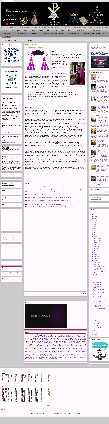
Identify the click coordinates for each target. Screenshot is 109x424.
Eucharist (61, 345)
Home (5, 30)
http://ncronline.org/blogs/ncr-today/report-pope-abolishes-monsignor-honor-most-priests (48, 194)
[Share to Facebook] (53, 204)
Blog (45, 350)
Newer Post (28, 294)
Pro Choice (30, 348)
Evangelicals (33, 353)
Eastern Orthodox (71, 353)
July (95, 248)
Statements (7, 36)
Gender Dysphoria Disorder (52, 354)
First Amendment (40, 347)
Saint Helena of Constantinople (100, 141)
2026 (93, 212)
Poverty (40, 350)
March (95, 256)
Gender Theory (71, 348)
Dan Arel (47, 357)
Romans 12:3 (32, 99)
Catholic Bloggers (77, 354)
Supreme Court (79, 342)
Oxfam (59, 357)
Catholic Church (38, 206)
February (96, 258)
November (96, 240)
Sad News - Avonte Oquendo (97, 306)
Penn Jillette (64, 357)
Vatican (84, 339)
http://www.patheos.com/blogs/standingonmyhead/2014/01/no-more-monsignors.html (47, 192)
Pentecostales (53, 358)
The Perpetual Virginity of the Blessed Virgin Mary (103, 97)
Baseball (27, 344)
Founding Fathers (40, 357)
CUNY (49, 350)
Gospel (44, 206)
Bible (64, 335)
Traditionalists (67, 339)
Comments (7, 239)
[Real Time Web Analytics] (4, 409)
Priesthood (61, 206)
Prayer (84, 338)
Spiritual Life (34, 354)
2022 (93, 220)
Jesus (46, 335)
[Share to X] (51, 204)
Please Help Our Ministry (98, 33)
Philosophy (35, 339)
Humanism (48, 353)
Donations (33, 355)
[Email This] (48, 204)
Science (80, 336)
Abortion (77, 338)
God (55, 335)
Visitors (62, 30)
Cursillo (81, 357)
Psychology (76, 339)
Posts (5, 237)
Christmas (36, 341)
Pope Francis (55, 206)
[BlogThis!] (50, 204)
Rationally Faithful (79, 30)
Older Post (83, 294)
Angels (34, 350)
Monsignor (49, 206)
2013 (93, 330)
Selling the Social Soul (98, 292)
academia (81, 350)
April (95, 254)
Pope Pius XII (40, 355)
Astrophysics (28, 345)
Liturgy (54, 338)
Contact (33, 30)
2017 (93, 230)
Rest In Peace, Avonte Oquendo (98, 290)
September (96, 244)
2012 (93, 332)
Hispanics (27, 351)
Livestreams (86, 33)
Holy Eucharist (45, 341)
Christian (54, 341)
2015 (93, 234)
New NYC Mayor (97, 327)
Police (57, 348)
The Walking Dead (49, 355)
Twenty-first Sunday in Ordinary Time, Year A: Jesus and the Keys (102, 130)
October (96, 242)
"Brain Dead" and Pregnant (97, 275)
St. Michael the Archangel (103, 176)
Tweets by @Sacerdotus (8, 199)
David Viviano (62, 353)
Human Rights (41, 353)
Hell (57, 351)
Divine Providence (33, 358)
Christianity (28, 338)
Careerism (31, 206)
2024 (93, 216)
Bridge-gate (96, 320)
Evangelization (70, 345)
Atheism (72, 335)
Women (57, 342)
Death (62, 344)
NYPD (68, 344)
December (96, 238)
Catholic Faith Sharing (94, 30)
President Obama (73, 341)
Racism (70, 342)
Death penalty (30, 357)
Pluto (75, 355)
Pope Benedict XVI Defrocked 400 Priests (99, 300)
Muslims (67, 350)
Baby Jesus (68, 354)
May (95, 252)
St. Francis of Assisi (69, 206)
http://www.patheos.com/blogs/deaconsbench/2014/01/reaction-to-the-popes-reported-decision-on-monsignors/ (54, 189)
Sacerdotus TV (34, 33)
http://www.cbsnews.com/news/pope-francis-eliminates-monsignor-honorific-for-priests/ (48, 200)
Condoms (55, 353)
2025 (93, 214)
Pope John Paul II (48, 344)
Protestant (83, 341)
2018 (93, 228)
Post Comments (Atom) (59, 299)
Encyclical (41, 354)
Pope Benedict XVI (45, 339)
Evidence (52, 351)
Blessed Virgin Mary (66, 338)
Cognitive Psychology (58, 350)
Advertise (40, 30)
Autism (63, 348)
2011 (93, 334)
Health (44, 342)
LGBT (37, 338)
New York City (62, 341)
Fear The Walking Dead (43, 358)
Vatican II (30, 342)
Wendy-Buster (96, 294)
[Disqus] (55, 229)
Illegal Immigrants (36, 344)
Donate (48, 30)
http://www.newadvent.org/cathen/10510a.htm (37, 186)
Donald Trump (79, 345)
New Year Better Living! (98, 325)
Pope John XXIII (82, 355)
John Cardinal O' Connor (99, 312)
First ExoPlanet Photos (98, 318)
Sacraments (28, 350)
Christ (26, 347)
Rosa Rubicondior (57, 339)
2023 (93, 218)
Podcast (69, 351)
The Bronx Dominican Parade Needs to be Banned (99, 48)
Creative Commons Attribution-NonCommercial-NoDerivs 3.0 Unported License (11, 150)
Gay (29, 339)
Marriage (76, 347)
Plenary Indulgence (67, 355)
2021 (93, 222)
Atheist (59, 336)
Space (81, 344)
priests (57, 344)
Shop (55, 30)
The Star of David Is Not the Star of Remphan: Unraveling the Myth (102, 86)
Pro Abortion (50, 347)
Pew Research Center (73, 357)
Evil (32, 347)
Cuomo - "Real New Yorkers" (97, 297)
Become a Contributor (73, 33)
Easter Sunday (40, 348)
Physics (29, 341)
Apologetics (69, 336)
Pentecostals (81, 348)
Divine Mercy (68, 347)
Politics (50, 342)
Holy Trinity (50, 348)
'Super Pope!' (96, 264)
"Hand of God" (96, 316)
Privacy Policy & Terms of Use (9, 132)
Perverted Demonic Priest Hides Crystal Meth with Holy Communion (103, 107)
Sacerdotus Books (22, 33)
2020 (93, 224)
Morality (42, 345)
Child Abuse (59, 347)
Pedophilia (83, 347)
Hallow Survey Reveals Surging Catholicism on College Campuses (102, 119)
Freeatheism (53, 357)
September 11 (74, 350)
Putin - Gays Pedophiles (98, 280)
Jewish (36, 345)
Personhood (62, 351)
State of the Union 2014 (98, 266)
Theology (45, 338)
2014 (93, 236)
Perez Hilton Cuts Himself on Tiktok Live (103, 166)
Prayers (25, 30)
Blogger (79, 413)
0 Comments (59, 204)
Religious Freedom (51, 345)
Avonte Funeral (96, 278)
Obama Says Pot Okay (98, 282)
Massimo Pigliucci (43, 351)
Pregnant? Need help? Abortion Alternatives (53, 33)
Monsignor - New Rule (98, 314)
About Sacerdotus (15, 30)
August (95, 246)
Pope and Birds (96, 262)
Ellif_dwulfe (80, 353)
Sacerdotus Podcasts (9, 33)
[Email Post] (46, 204)
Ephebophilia (58, 355)
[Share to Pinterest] (54, 204)
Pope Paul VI (35, 351)
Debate (69, 30)
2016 (93, 232)
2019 (93, 226)
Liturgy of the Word (47, 336)
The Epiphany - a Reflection (97, 322)
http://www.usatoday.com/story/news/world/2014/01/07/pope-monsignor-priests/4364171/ (48, 197)
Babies (62, 354)
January (96, 260)
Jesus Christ (82, 335)
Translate (13, 142)
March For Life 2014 (98, 284)
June (95, 250)
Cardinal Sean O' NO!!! (98, 303)
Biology (38, 342)
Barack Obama (76, 351)
